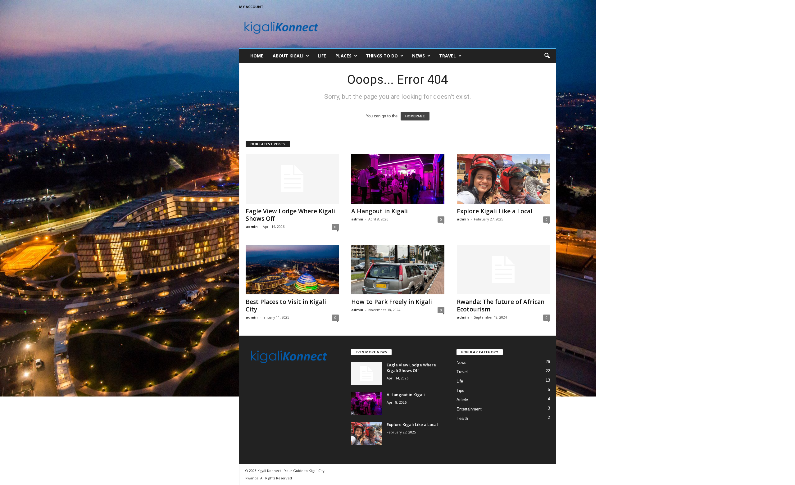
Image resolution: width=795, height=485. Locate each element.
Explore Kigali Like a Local (494, 211)
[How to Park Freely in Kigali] (397, 269)
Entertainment (469, 409)
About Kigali (288, 56)
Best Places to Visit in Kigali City (286, 305)
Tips (460, 390)
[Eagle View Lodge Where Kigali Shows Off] (292, 179)
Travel (447, 56)
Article (462, 399)
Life (322, 56)
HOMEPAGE (415, 116)
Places (343, 56)
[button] (547, 56)
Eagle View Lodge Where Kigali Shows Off (290, 215)
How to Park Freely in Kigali (391, 302)
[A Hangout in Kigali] (397, 179)
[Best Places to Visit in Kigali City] (292, 269)
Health (462, 418)
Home (256, 56)
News (418, 56)
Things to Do (382, 56)
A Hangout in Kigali (379, 211)
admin (252, 226)
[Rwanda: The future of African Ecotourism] (503, 269)
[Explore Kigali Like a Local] (503, 179)
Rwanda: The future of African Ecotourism (500, 305)
